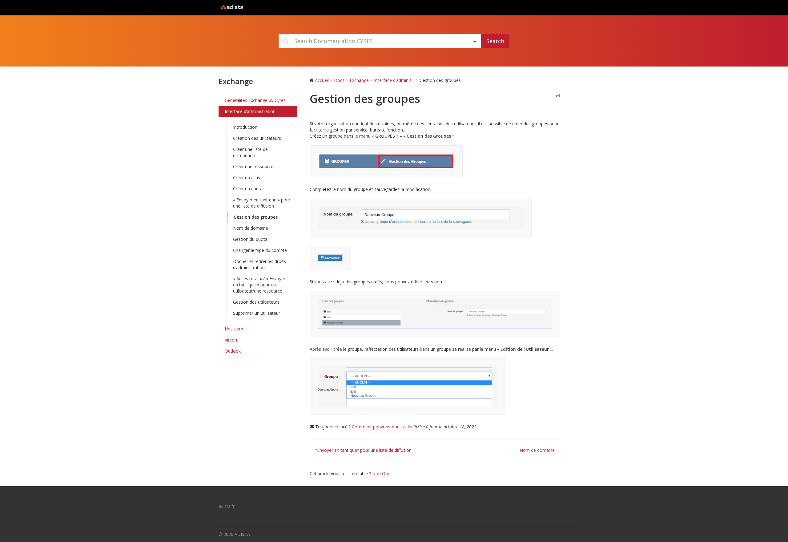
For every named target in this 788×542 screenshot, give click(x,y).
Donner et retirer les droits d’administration (259, 264)
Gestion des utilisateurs (256, 302)
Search (495, 41)
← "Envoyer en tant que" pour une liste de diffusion (361, 450)
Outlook (233, 351)
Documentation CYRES (257, 7)
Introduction (245, 127)
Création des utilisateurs (257, 138)
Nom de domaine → (540, 450)
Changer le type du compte (260, 250)
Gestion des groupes (256, 217)
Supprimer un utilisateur (256, 313)
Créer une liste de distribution (250, 152)
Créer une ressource (253, 166)
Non (377, 473)
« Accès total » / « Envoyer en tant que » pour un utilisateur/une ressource (259, 285)
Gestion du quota (250, 239)
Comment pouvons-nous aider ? (384, 427)
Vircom (232, 340)
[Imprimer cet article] (558, 96)
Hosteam (234, 329)
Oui (385, 473)
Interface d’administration (250, 111)
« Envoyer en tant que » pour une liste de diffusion (261, 203)
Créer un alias (246, 177)
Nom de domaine (250, 228)
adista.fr (227, 506)
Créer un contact (249, 189)
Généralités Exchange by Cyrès (255, 100)
